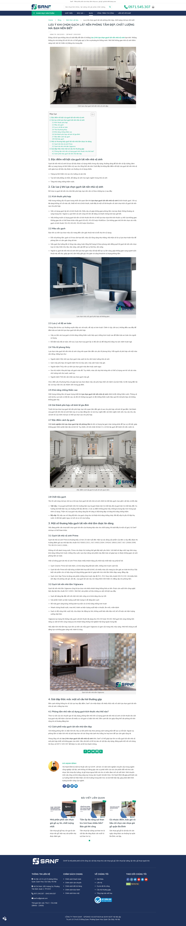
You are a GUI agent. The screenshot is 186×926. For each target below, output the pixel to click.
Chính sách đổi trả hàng (73, 886)
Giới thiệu (69, 13)
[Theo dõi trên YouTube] (146, 879)
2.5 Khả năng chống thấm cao (62, 132)
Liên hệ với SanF (124, 13)
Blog (91, 13)
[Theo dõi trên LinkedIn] (76, 786)
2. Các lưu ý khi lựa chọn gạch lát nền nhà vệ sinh (67, 120)
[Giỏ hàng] (153, 7)
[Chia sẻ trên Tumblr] (101, 751)
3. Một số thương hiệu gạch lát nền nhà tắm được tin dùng (70, 141)
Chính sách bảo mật (72, 893)
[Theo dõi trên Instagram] (68, 786)
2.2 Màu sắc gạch (58, 125)
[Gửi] (110, 7)
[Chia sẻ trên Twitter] (89, 751)
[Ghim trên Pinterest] (93, 751)
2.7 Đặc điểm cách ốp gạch (61, 137)
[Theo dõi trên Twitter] (72, 786)
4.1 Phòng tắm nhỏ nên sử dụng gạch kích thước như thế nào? (73, 151)
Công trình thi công (105, 13)
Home (50, 20)
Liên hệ (99, 883)
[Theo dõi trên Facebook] (64, 786)
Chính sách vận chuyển (73, 883)
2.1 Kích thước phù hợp (60, 122)
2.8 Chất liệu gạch (58, 139)
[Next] (133, 821)
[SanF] (41, 7)
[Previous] (53, 821)
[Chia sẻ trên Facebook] (85, 751)
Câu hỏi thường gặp (104, 890)
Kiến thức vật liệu (72, 20)
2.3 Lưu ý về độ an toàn (60, 127)
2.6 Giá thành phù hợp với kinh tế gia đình (66, 134)
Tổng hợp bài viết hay (104, 893)
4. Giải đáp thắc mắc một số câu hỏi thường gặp (67, 149)
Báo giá (80, 13)
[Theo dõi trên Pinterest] (139, 879)
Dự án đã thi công (103, 886)
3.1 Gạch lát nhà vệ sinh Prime (62, 144)
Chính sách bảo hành (72, 890)
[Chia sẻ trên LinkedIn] (97, 751)
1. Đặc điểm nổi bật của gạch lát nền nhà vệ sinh (67, 117)
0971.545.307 (38, 894)
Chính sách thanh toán (73, 879)
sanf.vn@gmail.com (40, 898)
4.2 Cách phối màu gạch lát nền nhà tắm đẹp (67, 154)
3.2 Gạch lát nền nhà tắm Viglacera (63, 146)
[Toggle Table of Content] (91, 114)
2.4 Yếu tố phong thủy (59, 130)
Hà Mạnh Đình (69, 763)
